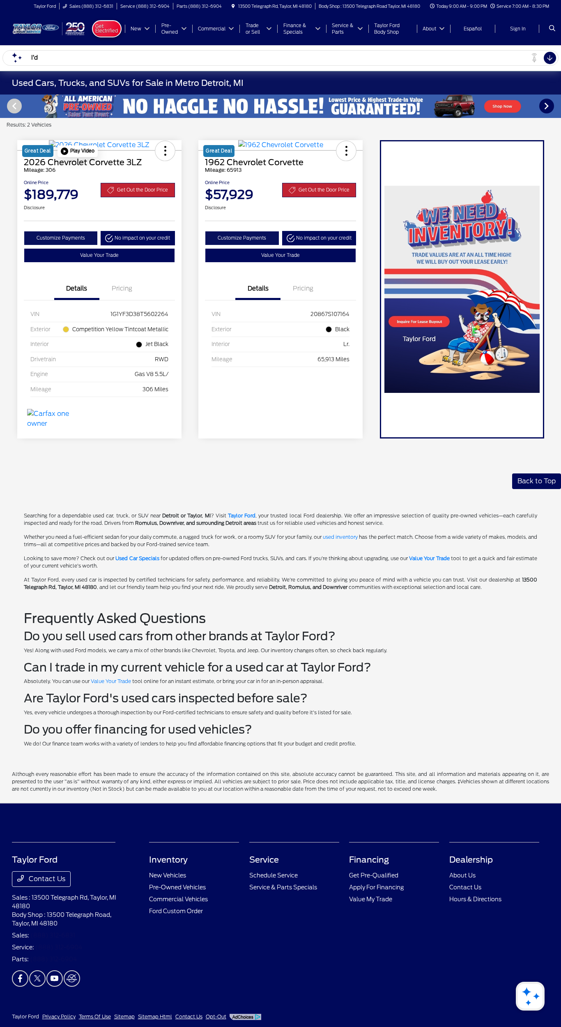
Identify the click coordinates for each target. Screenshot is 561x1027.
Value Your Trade (99, 255)
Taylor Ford (241, 515)
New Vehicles (167, 875)
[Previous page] (13, 106)
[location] (233, 6)
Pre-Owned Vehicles (177, 887)
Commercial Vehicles (178, 899)
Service (264, 860)
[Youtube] (54, 978)
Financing (369, 860)
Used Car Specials (137, 558)
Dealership (471, 860)
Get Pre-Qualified (373, 875)
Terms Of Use (95, 1016)
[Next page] (547, 106)
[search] (552, 29)
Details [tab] (76, 288)
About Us (462, 875)
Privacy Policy (59, 1016)
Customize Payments (61, 238)
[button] (77, 151)
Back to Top (536, 481)
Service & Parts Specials (283, 887)
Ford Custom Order (176, 911)
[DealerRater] (72, 978)
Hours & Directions (475, 899)
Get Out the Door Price (142, 190)
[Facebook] (20, 978)
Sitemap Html (155, 1016)
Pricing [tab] (122, 288)
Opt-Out (216, 1016)
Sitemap (124, 1016)
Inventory (168, 860)
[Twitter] (37, 978)
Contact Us (46, 879)
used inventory (340, 537)
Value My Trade (370, 899)
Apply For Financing (376, 887)
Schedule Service (273, 875)
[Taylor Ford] (49, 28)
